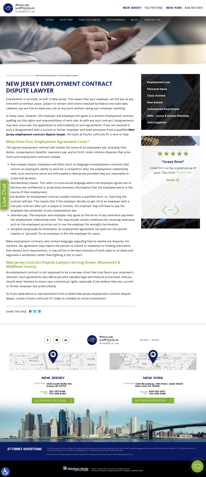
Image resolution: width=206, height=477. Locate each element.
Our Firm (66, 19)
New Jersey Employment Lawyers (20, 75)
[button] (164, 210)
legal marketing (114, 470)
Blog (134, 19)
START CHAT (183, 446)
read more (182, 172)
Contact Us (152, 19)
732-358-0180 (57, 393)
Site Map (155, 340)
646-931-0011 (194, 7)
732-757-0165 (153, 7)
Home (50, 19)
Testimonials (115, 19)
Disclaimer (144, 340)
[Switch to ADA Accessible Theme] (5, 471)
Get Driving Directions (50, 400)
